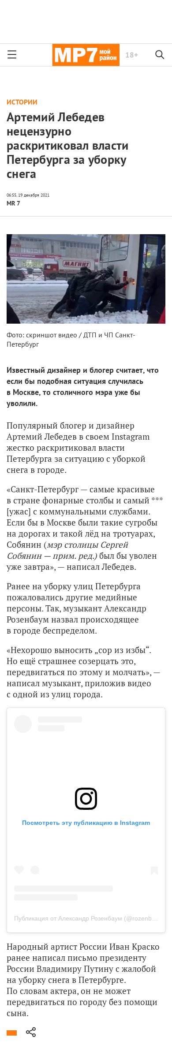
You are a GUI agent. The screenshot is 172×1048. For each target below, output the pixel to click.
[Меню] (12, 55)
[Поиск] (160, 55)
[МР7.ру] (86, 55)
